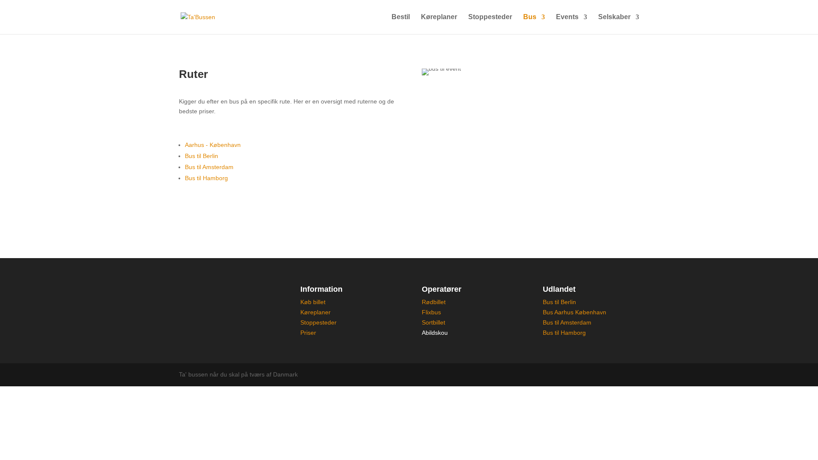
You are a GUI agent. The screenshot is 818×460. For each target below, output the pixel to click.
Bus (529, 17)
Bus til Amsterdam (209, 167)
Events (567, 17)
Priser (308, 332)
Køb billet (312, 302)
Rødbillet (434, 302)
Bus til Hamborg (206, 178)
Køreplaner (439, 17)
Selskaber (614, 17)
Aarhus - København (213, 144)
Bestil (401, 17)
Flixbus (431, 312)
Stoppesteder (490, 17)
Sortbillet (433, 322)
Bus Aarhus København (574, 312)
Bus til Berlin (201, 155)
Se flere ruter (213, 213)
